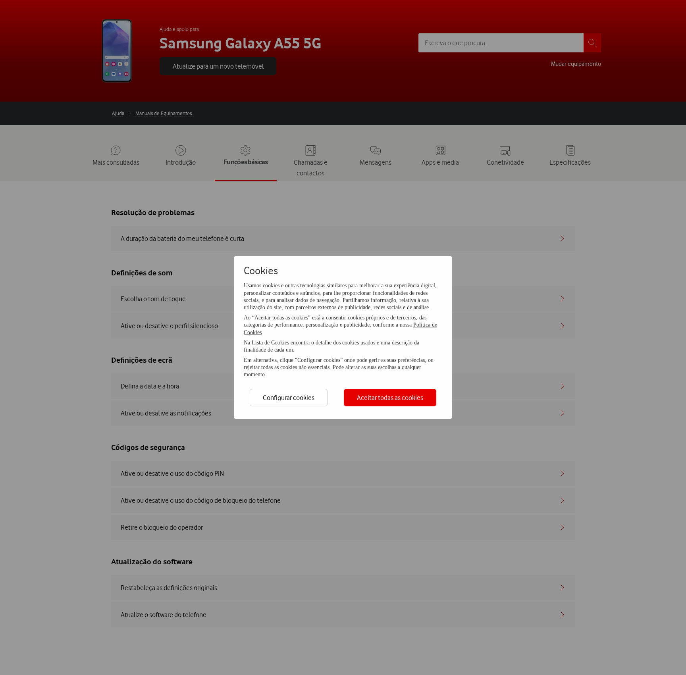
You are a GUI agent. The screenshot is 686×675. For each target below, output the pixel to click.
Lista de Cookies (271, 343)
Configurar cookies (288, 397)
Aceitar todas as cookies (390, 397)
